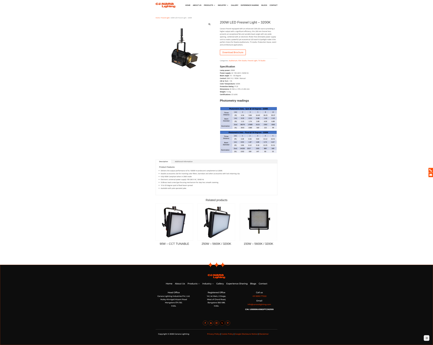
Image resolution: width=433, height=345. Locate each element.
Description (163, 161)
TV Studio (261, 60)
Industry (222, 5)
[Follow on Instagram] (216, 323)
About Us (197, 5)
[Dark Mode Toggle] (427, 338)
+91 (259, 296)
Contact (273, 5)
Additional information (184, 161)
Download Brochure (232, 52)
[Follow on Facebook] (205, 323)
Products (208, 5)
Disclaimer (264, 334)
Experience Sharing (250, 5)
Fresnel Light (165, 18)
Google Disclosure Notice (246, 334)
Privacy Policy (213, 334)
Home (187, 5)
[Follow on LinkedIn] (210, 323)
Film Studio (242, 60)
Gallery (234, 5)
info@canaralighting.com (259, 304)
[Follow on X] (222, 323)
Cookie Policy (227, 334)
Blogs (264, 5)
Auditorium (233, 60)
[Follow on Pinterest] (227, 323)
